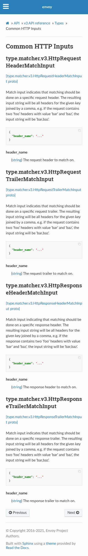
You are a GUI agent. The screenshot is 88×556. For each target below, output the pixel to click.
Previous (19, 512)
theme (51, 543)
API (16, 23)
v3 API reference (37, 23)
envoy (47, 7)
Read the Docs (17, 548)
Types (59, 23)
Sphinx (27, 543)
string (16, 160)
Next (71, 512)
